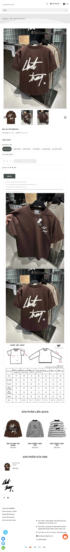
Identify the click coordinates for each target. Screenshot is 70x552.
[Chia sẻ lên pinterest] (13, 167)
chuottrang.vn (35, 543)
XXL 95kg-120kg (57, 149)
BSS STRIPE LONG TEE (57, 444)
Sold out (13, 429)
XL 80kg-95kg (46, 149)
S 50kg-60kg (17, 149)
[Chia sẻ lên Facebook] (8, 167)
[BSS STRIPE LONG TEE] (56, 429)
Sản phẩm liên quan (35, 411)
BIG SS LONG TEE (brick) (13, 444)
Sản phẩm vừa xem (35, 457)
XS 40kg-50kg (7, 149)
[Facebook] (3, 539)
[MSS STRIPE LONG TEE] (35, 429)
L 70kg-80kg (36, 149)
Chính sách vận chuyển (9, 520)
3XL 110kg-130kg (8, 154)
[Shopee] (65, 536)
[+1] (15, 167)
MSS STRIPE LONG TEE (35, 444)
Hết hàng (25, 161)
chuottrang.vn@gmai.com (45, 536)
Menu (4, 10)
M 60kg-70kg (26, 149)
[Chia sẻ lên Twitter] (10, 167)
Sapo (48, 543)
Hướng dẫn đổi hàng (8, 514)
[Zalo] (3, 543)
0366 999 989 (42, 539)
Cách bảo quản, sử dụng (9, 511)
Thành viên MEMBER (8, 508)
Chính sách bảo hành (8, 517)
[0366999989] (3, 547)
